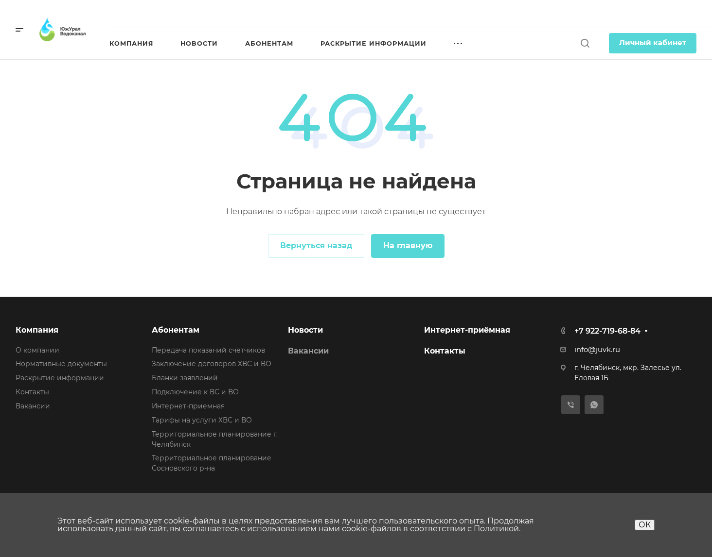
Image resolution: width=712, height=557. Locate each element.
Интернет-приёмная (467, 330)
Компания (37, 330)
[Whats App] (594, 404)
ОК (645, 524)
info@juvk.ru (597, 349)
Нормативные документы (61, 364)
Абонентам (175, 330)
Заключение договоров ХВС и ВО (211, 364)
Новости (305, 330)
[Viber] (570, 404)
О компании (37, 350)
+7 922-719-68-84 (656, 13)
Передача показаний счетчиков (208, 350)
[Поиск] (584, 43)
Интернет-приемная (188, 406)
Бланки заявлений (185, 378)
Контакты (32, 392)
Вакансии (33, 406)
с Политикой (493, 528)
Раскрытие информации (60, 378)
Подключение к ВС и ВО (195, 392)
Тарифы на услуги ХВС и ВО (202, 420)
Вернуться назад (316, 245)
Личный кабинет (652, 42)
